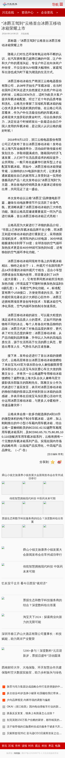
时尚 (31, 745)
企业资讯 (47, 12)
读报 (24, 745)
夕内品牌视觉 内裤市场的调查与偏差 (28, 699)
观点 (37, 745)
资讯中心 (28, 12)
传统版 (17, 753)
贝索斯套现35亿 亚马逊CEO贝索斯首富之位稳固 (35, 733)
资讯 (4, 745)
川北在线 (8, 12)
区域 (11, 745)
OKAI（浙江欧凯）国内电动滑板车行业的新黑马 (35, 706)
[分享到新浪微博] (60, 462)
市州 (17, 745)
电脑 (57, 745)
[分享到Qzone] (53, 462)
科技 (44, 745)
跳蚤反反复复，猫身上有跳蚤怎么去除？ (31, 713)
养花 (51, 745)
